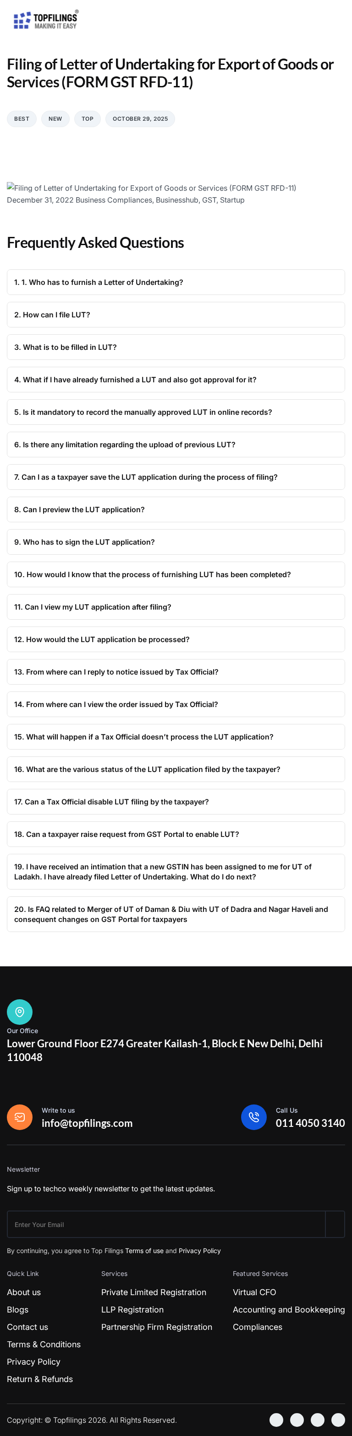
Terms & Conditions (44, 1344)
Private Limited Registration (153, 1292)
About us (24, 1292)
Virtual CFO (254, 1292)
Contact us (27, 1327)
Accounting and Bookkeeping (289, 1309)
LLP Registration (132, 1309)
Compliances (257, 1327)
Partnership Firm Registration (156, 1327)
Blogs (17, 1309)
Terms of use (144, 1250)
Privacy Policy (200, 1250)
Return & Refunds (40, 1379)
